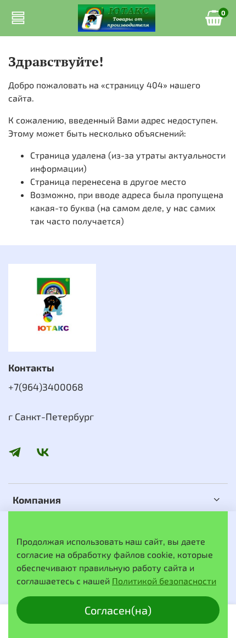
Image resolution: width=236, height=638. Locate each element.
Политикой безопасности (164, 580)
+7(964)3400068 (45, 387)
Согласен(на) (118, 610)
